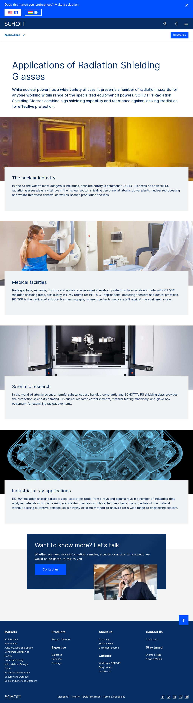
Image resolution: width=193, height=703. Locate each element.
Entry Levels (106, 667)
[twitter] (180, 696)
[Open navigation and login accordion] (175, 23)
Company (104, 639)
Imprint (76, 696)
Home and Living (14, 660)
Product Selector (61, 639)
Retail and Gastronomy (17, 672)
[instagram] (168, 696)
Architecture (11, 639)
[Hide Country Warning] (187, 5)
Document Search (109, 647)
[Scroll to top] (183, 620)
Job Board (104, 671)
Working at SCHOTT (109, 663)
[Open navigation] (186, 23)
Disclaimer (63, 696)
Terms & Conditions (114, 696)
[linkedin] (174, 696)
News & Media (154, 659)
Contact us (179, 35)
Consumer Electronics (17, 651)
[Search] (165, 23)
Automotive (11, 643)
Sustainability (106, 643)
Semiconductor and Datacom (21, 680)
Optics (8, 668)
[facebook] (162, 696)
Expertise (57, 654)
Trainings (57, 663)
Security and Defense (17, 676)
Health (8, 656)
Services (57, 659)
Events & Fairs (154, 654)
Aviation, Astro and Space (19, 647)
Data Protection (91, 696)
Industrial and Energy (16, 664)
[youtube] (186, 696)
